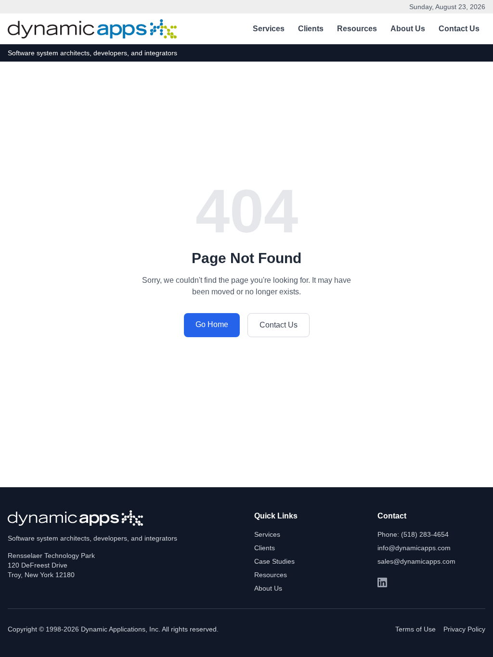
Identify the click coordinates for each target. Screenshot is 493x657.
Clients (311, 29)
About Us (407, 29)
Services (269, 29)
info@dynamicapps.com (414, 548)
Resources (357, 29)
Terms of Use (415, 629)
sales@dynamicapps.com (416, 561)
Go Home (211, 324)
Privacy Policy (464, 629)
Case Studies (274, 561)
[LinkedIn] (382, 582)
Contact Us (459, 29)
